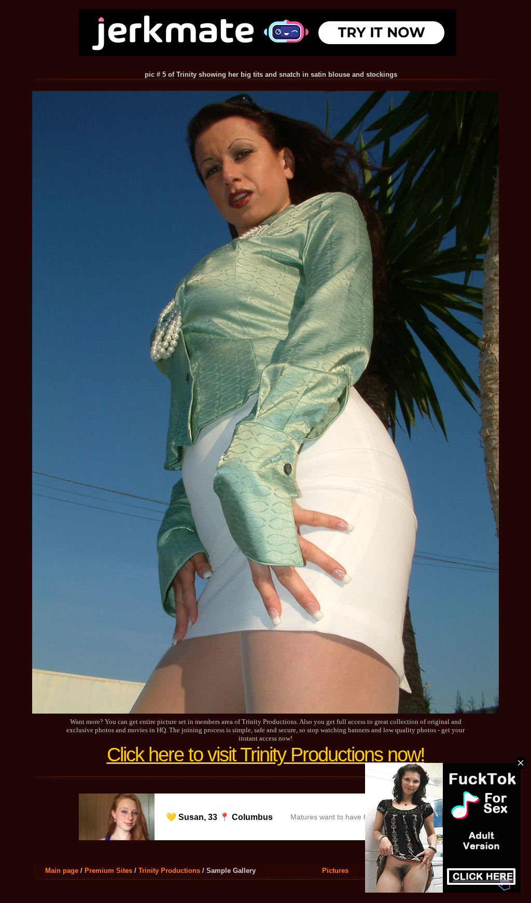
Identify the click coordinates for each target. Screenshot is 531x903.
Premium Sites (108, 870)
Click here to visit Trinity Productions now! (266, 754)
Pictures (335, 870)
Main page (61, 870)
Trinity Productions (169, 870)
